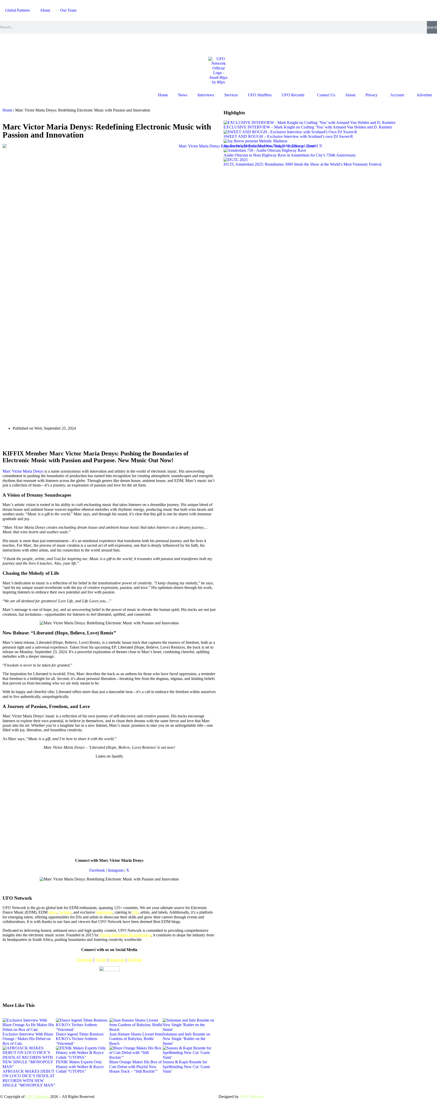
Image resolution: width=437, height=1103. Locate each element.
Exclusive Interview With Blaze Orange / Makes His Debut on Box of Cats (28, 1039)
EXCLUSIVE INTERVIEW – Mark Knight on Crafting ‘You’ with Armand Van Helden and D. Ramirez (308, 127)
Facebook (97, 870)
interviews (104, 912)
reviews (65, 912)
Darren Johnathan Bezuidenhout (125, 935)
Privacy (371, 95)
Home (163, 95)
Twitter (100, 960)
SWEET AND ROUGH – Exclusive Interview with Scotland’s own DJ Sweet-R (288, 136)
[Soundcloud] (61, 44)
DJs (135, 912)
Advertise (424, 95)
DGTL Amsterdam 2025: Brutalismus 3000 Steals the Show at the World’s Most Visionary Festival (302, 164)
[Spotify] (47, 44)
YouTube (134, 960)
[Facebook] (20, 44)
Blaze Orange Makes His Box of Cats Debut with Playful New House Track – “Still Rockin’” (135, 1066)
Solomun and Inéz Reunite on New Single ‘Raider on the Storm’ (186, 1039)
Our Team (68, 10)
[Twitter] (33, 44)
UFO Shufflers (260, 95)
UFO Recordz (293, 95)
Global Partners (17, 10)
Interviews (206, 95)
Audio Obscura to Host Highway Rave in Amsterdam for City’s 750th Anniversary (290, 155)
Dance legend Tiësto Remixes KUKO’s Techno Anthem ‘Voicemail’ (79, 1039)
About (45, 10)
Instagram (115, 870)
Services (231, 95)
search (432, 27)
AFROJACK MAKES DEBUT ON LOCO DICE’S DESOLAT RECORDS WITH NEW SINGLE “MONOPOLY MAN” (29, 1078)
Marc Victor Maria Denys (23, 471)
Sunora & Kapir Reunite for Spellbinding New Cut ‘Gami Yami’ (186, 1066)
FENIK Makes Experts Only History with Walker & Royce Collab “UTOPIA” (80, 1066)
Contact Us (326, 95)
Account (397, 95)
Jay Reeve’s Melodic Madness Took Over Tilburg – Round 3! (273, 146)
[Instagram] (6, 44)
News (182, 95)
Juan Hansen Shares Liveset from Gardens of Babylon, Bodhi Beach (136, 1039)
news (53, 912)
